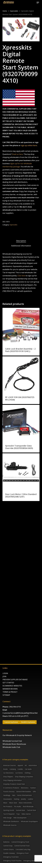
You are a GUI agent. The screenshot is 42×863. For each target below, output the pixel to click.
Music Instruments (25, 803)
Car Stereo (19, 773)
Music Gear (13, 803)
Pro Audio (17, 806)
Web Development (19, 818)
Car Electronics (8, 773)
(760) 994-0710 (15, 707)
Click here (21, 275)
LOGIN (5, 673)
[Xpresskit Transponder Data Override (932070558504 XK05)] (20, 423)
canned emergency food (20, 842)
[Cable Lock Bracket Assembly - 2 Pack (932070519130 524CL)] (20, 326)
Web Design (7, 818)
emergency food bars (11, 857)
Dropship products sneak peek (14, 784)
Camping (13, 769)
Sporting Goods (8, 810)
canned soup (7, 846)
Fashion (33, 788)
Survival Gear (20, 810)
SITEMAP (6, 695)
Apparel (20, 765)
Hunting (16, 799)
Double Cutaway (9, 853)
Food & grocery (8, 791)
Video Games (26, 814)
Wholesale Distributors (11, 821)
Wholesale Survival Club (12, 741)
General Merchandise (23, 791)
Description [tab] (21, 241)
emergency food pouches (12, 861)
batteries (6, 842)
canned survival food (21, 846)
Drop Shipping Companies (24, 777)
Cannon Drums (8, 849)
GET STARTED (8, 682)
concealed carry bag (23, 849)
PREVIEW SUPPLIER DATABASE (15, 679)
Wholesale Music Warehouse (14, 744)
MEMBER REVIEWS (10, 689)
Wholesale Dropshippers (29, 821)
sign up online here (29, 145)
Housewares (7, 799)
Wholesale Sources (9, 825)
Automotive (33, 765)
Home (4, 11)
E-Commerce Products (11, 788)
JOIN (4, 676)
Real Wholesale (28, 806)
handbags (6, 795)
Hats (13, 795)
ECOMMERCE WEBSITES (12, 686)
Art (26, 765)
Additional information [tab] (21, 245)
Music (5, 803)
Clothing (27, 773)
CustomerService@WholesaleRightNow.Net (20, 713)
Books (5, 769)
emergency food (22, 853)
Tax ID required (8, 814)
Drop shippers (8, 777)
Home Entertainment (24, 795)
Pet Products (7, 806)
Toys (18, 814)
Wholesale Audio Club (11, 747)
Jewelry (23, 799)
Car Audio (28, 769)
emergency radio (29, 861)
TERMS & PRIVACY (10, 692)
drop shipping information (12, 780)
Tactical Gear (31, 810)
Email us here (17, 154)
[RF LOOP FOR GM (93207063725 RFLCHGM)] (20, 374)
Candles (20, 769)
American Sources (9, 765)
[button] (38, 2)
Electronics (24, 788)
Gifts (34, 791)
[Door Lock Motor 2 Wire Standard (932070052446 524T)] (20, 471)
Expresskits (14, 11)
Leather (30, 799)
